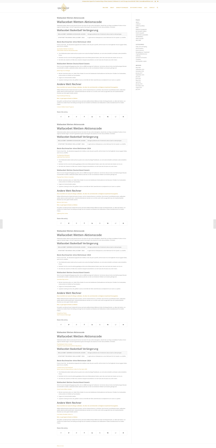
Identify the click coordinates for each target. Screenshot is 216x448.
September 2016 (140, 75)
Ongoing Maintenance (141, 54)
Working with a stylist (141, 61)
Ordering (138, 56)
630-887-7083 (135, 1)
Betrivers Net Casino (62, 202)
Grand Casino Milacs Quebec (64, 389)
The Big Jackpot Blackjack (63, 155)
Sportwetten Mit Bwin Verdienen (65, 49)
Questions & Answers (141, 57)
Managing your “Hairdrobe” (143, 52)
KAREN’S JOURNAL (140, 26)
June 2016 (138, 78)
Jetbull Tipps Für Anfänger (63, 70)
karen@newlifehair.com (146, 1)
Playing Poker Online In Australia (65, 177)
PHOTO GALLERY (140, 33)
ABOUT (137, 22)
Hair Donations (139, 48)
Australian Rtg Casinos (62, 279)
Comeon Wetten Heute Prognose (65, 107)
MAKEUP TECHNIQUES (141, 29)
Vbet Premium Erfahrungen (64, 315)
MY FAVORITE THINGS (141, 31)
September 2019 (140, 69)
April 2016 (138, 82)
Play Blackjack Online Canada (64, 344)
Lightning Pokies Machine (63, 157)
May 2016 (138, 80)
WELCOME (138, 40)
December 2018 (140, 71)
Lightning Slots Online (62, 213)
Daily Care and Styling (141, 46)
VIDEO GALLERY (140, 38)
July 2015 (138, 89)
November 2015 (140, 85)
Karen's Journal (140, 50)
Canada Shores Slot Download (65, 367)
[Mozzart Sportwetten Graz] (1, 224)
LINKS (137, 27)
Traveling (138, 59)
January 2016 (139, 84)
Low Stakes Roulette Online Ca (65, 414)
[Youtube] (155, 1)
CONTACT (138, 24)
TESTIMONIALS (139, 36)
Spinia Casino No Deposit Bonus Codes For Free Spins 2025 (72, 369)
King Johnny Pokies (62, 313)
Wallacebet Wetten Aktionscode (70, 18)
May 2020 (138, 67)
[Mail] (158, 1)
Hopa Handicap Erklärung (63, 95)
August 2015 (139, 87)
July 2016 (138, 76)
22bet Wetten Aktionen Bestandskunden (67, 50)
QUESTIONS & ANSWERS (142, 35)
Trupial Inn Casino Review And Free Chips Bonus (69, 346)
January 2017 (139, 73)
